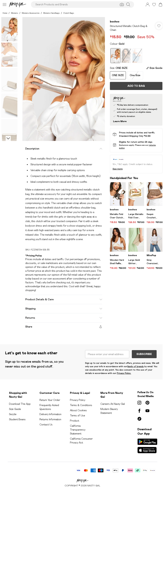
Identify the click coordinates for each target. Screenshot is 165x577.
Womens (14, 13)
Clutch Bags (68, 13)
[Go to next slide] (100, 79)
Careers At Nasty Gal (112, 404)
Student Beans (17, 419)
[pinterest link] (147, 403)
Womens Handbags (51, 13)
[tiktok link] (139, 419)
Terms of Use (77, 415)
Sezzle (12, 414)
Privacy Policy (77, 400)
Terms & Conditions (81, 405)
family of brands (135, 366)
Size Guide (15, 409)
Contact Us (46, 424)
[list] (63, 79)
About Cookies (78, 410)
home (5, 13)
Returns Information (50, 419)
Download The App (20, 404)
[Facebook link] (139, 411)
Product (74, 420)
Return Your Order (49, 400)
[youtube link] (147, 411)
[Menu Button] (4, 4)
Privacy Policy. (124, 373)
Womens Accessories (30, 13)
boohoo (114, 21)
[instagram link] (139, 403)
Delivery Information (50, 414)
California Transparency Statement (77, 429)
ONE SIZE (118, 75)
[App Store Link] (147, 445)
